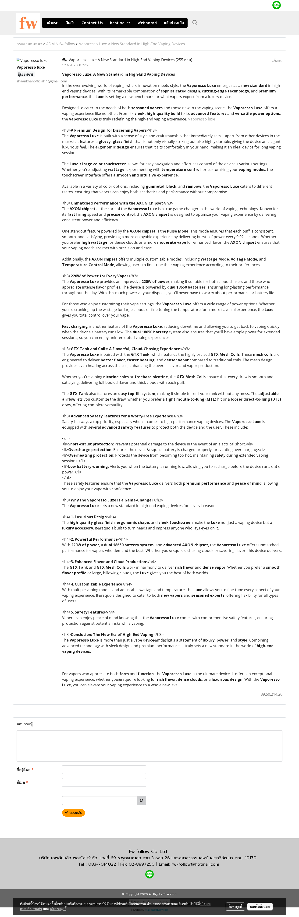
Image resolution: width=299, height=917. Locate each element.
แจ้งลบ (276, 60)
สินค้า (70, 23)
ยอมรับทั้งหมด (260, 906)
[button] (195, 22)
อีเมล (22, 782)
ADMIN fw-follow (60, 43)
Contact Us (92, 23)
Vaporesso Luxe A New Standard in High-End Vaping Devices (132, 43)
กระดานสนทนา (29, 43)
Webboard (147, 23)
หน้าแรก (52, 23)
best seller (120, 23)
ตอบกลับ (75, 812)
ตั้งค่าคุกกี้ (235, 906)
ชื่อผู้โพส (25, 769)
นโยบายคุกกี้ (58, 909)
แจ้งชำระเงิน (174, 23)
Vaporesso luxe (201, 119)
